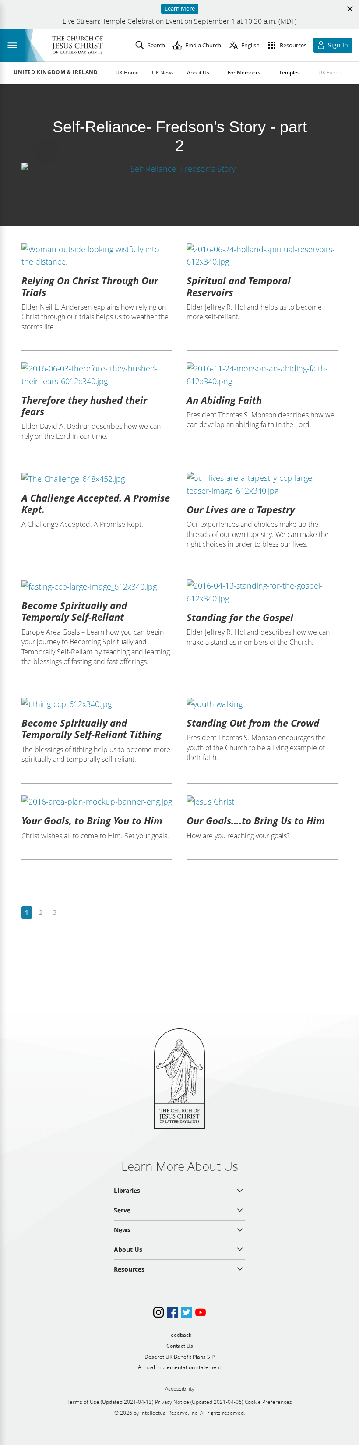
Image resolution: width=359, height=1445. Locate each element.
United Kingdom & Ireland (56, 72)
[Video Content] (179, 168)
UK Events (330, 72)
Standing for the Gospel (240, 617)
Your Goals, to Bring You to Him (91, 820)
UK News (163, 72)
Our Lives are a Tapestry (241, 509)
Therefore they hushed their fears (84, 405)
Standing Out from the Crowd (253, 722)
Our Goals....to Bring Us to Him (256, 820)
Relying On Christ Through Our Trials (89, 286)
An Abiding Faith (224, 399)
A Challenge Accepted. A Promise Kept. (95, 503)
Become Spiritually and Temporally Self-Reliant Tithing (91, 728)
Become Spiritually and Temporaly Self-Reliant (74, 611)
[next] (68, 912)
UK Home (127, 72)
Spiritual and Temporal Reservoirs (239, 286)
